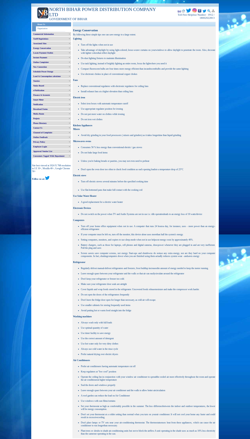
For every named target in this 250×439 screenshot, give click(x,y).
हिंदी (179, 11)
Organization (42, 28)
